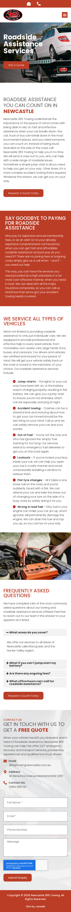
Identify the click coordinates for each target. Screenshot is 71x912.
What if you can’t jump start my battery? (32, 664)
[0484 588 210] (40, 4)
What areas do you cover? (28, 632)
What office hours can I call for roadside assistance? (31, 682)
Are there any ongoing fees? (29, 673)
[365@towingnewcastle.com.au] (30, 4)
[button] (65, 15)
